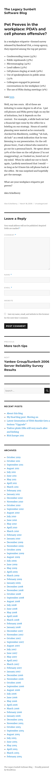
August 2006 (13, 690)
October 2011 (13, 461)
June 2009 (12, 564)
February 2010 (14, 535)
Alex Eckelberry (10, 204)
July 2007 (11, 649)
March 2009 (13, 575)
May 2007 (12, 656)
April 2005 (12, 749)
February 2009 (14, 579)
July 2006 (12, 693)
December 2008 (15, 586)
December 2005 (15, 719)
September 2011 (15, 464)
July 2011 (11, 472)
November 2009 (15, 546)
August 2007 (13, 645)
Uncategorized (41, 204)
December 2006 (15, 675)
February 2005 (14, 756)
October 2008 (14, 594)
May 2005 (12, 745)
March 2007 (13, 664)
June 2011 (12, 475)
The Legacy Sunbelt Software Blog (20, 11)
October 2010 (13, 505)
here (11, 97)
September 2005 (15, 730)
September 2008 (15, 597)
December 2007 (15, 631)
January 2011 (13, 494)
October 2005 (14, 727)
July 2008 (12, 605)
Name (8, 275)
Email (8, 288)
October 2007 (14, 638)
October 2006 (14, 682)
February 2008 (14, 623)
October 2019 (14, 457)
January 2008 (14, 627)
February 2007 (14, 668)
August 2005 (13, 734)
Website (8, 300)
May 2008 (12, 612)
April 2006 (12, 704)
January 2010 (13, 538)
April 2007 (12, 660)
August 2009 (13, 557)
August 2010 (13, 512)
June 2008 (12, 608)
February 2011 (14, 490)
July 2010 (11, 516)
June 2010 (12, 520)
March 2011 (12, 487)
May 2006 (12, 701)
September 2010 (15, 509)
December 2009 (15, 542)
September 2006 (15, 686)
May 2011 (11, 479)
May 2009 (12, 568)
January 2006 (14, 716)
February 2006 (14, 712)
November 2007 (15, 634)
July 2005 (12, 738)
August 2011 (13, 468)
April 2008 (12, 616)
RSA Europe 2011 (15, 435)
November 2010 (15, 501)
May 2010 (12, 523)
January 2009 (14, 583)
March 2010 (13, 531)
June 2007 (12, 653)
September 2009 (15, 553)
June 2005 (12, 741)
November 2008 (15, 590)
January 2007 (13, 671)
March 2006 (13, 708)
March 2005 (13, 753)
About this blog (15, 413)
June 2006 (12, 697)
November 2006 (15, 679)
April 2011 (12, 483)
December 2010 (15, 498)
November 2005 (15, 723)
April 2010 (12, 527)
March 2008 (13, 620)
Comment (10, 235)
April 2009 (12, 571)
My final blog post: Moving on (22, 417)
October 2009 (14, 549)
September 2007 (15, 642)
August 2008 (13, 601)
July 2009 (12, 560)
